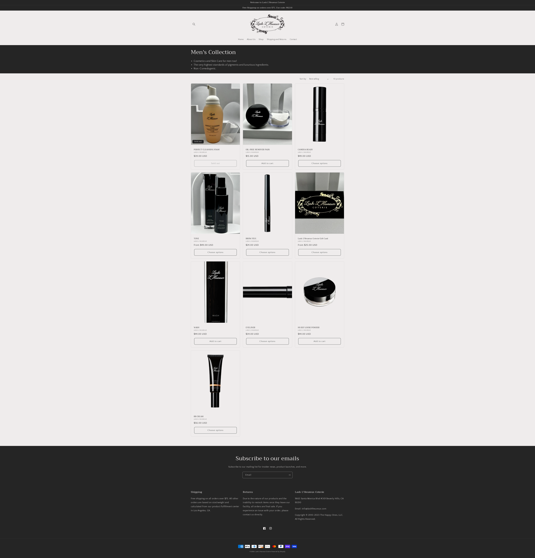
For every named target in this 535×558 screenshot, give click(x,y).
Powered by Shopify (278, 551)
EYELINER (250, 327)
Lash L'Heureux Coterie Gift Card (313, 239)
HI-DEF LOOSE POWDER (309, 327)
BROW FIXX (251, 239)
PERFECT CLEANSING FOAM (206, 150)
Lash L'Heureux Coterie (263, 551)
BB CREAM (199, 416)
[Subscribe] (289, 475)
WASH (196, 327)
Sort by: (303, 79)
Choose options (320, 163)
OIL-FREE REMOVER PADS (258, 150)
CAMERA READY (305, 150)
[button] (194, 24)
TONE (196, 239)
